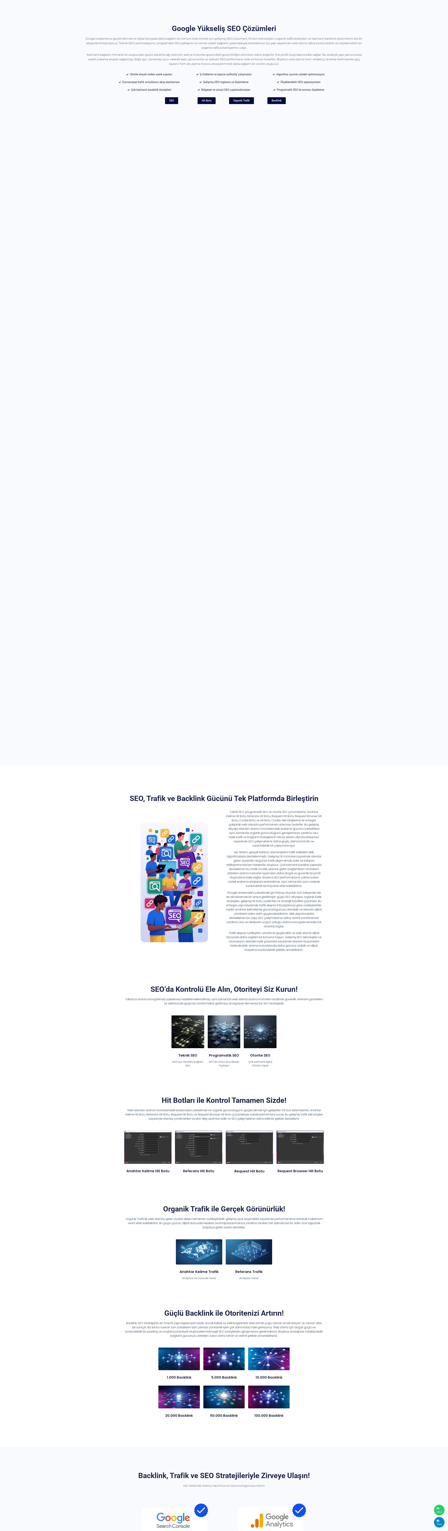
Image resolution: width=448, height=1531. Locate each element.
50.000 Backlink (224, 1415)
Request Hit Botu (249, 1171)
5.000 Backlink (224, 1377)
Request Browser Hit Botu (300, 1171)
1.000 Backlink (179, 1377)
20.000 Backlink (179, 1415)
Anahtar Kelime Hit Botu (147, 1171)
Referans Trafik (248, 1271)
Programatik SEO (224, 1055)
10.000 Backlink (268, 1377)
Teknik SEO (187, 1055)
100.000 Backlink (269, 1415)
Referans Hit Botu (198, 1171)
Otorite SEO (260, 1055)
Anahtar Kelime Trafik (199, 1271)
